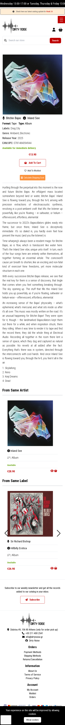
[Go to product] (54, 470)
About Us (32, 671)
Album (28, 123)
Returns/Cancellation (32, 659)
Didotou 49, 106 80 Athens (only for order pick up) (34, 629)
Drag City (15, 128)
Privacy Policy (32, 678)
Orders (32, 697)
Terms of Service (32, 674)
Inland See (16, 450)
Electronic (25, 133)
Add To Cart (34, 162)
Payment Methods (32, 652)
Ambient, (15, 133)
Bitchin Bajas (13, 118)
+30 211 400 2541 (34, 633)
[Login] (53, 30)
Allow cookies (32, 720)
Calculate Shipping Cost (33, 177)
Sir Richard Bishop (20, 541)
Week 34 (49, 11)
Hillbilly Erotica (18, 548)
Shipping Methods (32, 655)
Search (55, 40)
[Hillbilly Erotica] (30, 514)
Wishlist (32, 693)
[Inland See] (30, 423)
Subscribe (34, 599)
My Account (32, 689)
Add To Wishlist (34, 170)
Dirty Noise (34, 640)
